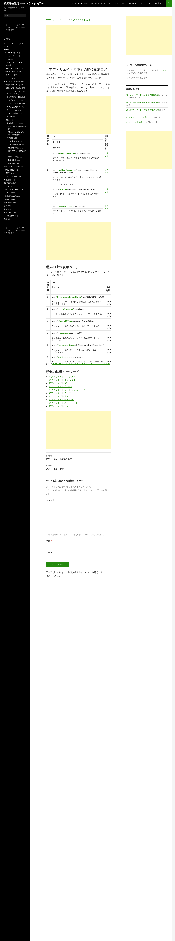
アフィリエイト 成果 (59, 406)
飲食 (5, 219)
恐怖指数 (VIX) (10, 196)
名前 (49, 541)
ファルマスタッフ (13, 103)
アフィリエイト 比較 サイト (62, 380)
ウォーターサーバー (11, 56)
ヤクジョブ (11, 110)
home (48, 19)
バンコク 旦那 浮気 (134, 122)
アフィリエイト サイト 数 (61, 399)
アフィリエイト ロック (60, 393)
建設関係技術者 (14, 148)
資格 (7, 120)
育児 (5, 206)
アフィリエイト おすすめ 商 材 (59, 457)
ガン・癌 (8, 78)
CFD (7, 186)
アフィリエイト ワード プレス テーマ (67, 389)
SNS (5, 49)
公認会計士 (9, 216)
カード (6, 59)
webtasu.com (64, 333)
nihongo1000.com (65, 321)
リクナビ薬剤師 (12, 113)
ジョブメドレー (12, 100)
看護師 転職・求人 (12, 85)
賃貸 (5, 209)
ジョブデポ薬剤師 (13, 97)
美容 (7, 173)
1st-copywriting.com (67, 345)
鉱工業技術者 (13, 160)
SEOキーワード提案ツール (155, 3)
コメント (50, 500)
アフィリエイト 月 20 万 (60, 386)
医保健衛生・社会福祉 (15, 123)
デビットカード (11, 72)
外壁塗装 (7, 180)
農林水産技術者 (14, 157)
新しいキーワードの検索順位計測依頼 (142, 95)
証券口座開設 (10, 199)
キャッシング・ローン (13, 63)
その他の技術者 (14, 141)
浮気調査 (7, 203)
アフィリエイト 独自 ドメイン (63, 402)
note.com (63, 189)
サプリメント (9, 75)
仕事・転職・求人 (10, 81)
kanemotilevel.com (67, 153)
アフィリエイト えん (59, 396)
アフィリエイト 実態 (55, 467)
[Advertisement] (78, 44)
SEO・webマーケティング (13, 44)
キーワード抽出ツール (116, 3)
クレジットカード (12, 68)
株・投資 (7, 183)
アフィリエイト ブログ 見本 (62, 376)
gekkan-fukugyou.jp (67, 170)
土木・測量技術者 (14, 144)
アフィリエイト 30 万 (59, 383)
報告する (106, 154)
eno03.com (63, 357)
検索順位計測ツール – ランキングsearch (26, 3)
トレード (8, 193)
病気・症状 (9, 170)
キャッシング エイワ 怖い (137, 117)
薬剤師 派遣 (11, 117)
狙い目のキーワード (98, 3)
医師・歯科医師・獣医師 (17, 126)
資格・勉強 (8, 212)
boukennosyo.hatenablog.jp (69, 297)
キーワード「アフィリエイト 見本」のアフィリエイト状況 (81, 363)
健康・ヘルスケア (10, 167)
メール (50, 552)
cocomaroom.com (66, 206)
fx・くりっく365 (11, 189)
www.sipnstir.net (65, 309)
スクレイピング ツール (134, 3)
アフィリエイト (60, 19)
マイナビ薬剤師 (12, 107)
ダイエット (11, 176)
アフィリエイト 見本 (81, 19)
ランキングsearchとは (80, 3)
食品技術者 (12, 163)
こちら (14, 27)
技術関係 (10, 138)
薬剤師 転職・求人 (12, 88)
